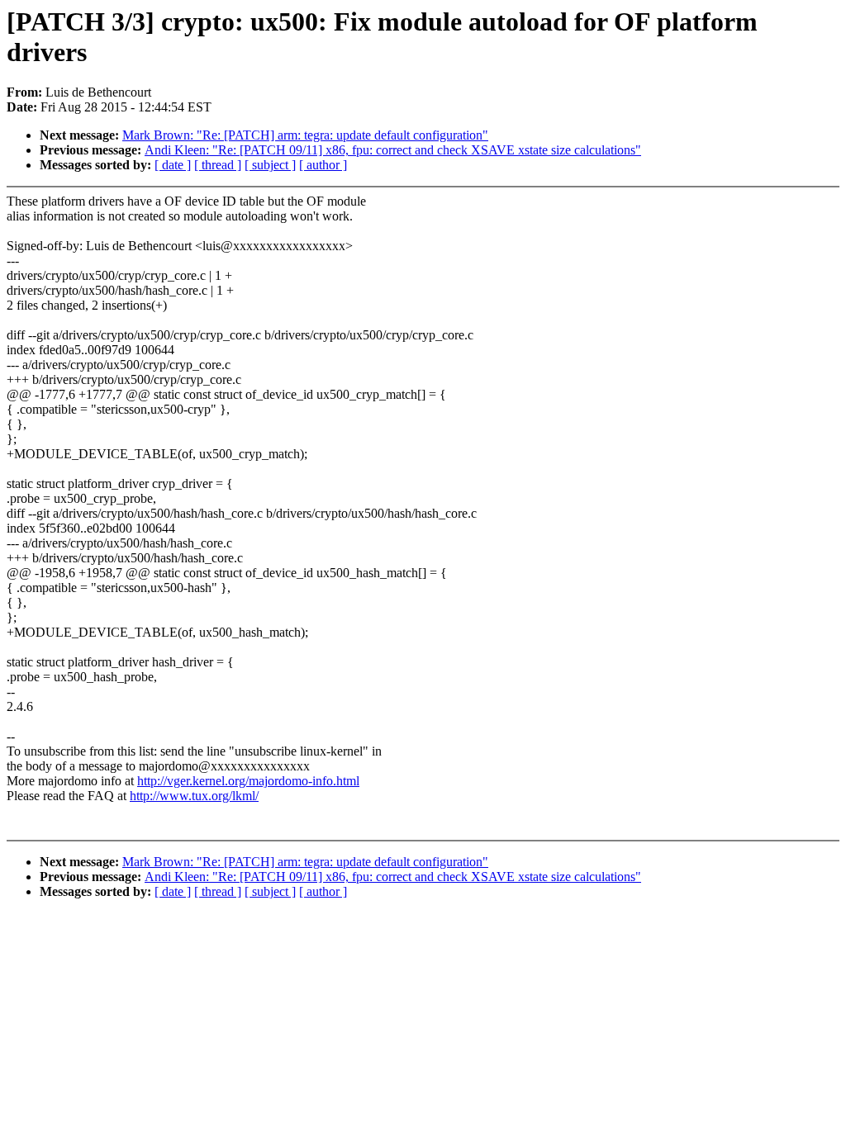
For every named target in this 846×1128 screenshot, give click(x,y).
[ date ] (172, 165)
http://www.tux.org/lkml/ (194, 796)
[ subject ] (270, 165)
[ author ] (323, 165)
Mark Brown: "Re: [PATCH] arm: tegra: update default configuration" (305, 135)
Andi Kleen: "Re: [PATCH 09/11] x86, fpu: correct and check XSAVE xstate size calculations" (393, 150)
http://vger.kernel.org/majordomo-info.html (248, 781)
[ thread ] (217, 165)
